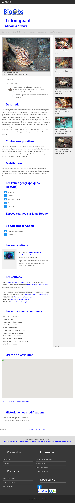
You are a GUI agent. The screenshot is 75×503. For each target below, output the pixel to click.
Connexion (6, 463)
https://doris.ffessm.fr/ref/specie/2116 (36, 294)
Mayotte (10, 196)
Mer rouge (11, 206)
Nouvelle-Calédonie (14, 199)
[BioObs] (12, 11)
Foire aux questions (42, 468)
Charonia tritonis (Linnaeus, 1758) (17, 282)
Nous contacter (8, 487)
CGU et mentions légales (44, 459)
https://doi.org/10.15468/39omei (37, 285)
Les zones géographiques (38, 32)
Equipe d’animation (9, 478)
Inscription (6, 459)
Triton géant (22, 297)
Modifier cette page (56, 32)
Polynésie (11, 203)
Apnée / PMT (12, 235)
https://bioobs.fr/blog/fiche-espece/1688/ (56, 442)
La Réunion (11, 192)
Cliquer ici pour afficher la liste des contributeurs (15, 401)
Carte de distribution (19, 32)
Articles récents (41, 463)
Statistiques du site (42, 472)
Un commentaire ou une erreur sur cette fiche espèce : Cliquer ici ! (26, 430)
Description (5, 32)
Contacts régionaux (9, 482)
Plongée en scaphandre (15, 231)
